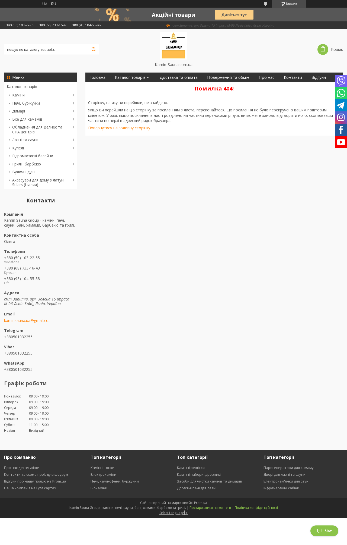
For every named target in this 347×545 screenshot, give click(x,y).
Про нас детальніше (21, 467)
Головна (97, 77)
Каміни (18, 95)
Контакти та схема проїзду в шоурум (36, 474)
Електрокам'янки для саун (286, 481)
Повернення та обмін (228, 77)
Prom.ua (200, 502)
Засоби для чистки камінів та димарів (209, 481)
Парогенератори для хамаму (289, 467)
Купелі (18, 148)
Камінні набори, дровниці (199, 474)
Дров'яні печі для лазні (196, 488)
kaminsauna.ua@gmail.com (28, 320)
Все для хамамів (27, 119)
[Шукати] (93, 49)
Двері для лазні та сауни (285, 474)
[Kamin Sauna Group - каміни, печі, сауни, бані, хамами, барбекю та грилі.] (173, 45)
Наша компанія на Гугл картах (30, 488)
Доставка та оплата (179, 77)
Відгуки (318, 77)
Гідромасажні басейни (32, 155)
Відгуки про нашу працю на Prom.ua (35, 481)
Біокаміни (99, 488)
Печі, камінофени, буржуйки (115, 481)
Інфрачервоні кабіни (281, 488)
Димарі (18, 111)
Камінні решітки (191, 467)
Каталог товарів (22, 86)
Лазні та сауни (25, 139)
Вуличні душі (23, 171)
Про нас (266, 77)
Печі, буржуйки (26, 103)
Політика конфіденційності (256, 507)
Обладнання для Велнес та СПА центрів (37, 129)
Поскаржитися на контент (210, 507)
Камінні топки (102, 467)
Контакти (293, 77)
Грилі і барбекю (26, 164)
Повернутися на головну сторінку (119, 127)
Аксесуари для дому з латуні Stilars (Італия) (38, 182)
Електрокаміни (103, 474)
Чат (328, 531)
